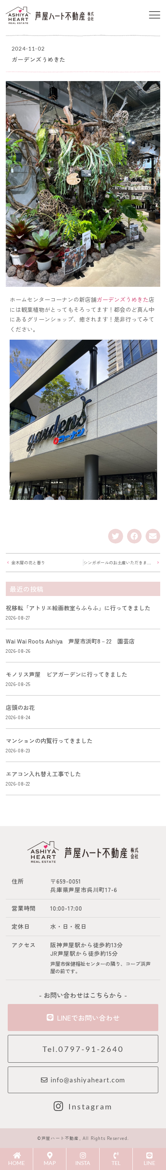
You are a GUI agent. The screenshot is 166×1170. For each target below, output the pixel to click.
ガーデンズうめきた (123, 299)
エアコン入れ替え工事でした (43, 774)
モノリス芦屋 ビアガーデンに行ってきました (66, 674)
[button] (154, 15)
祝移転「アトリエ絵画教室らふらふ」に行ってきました (78, 608)
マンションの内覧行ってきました (49, 741)
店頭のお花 (20, 707)
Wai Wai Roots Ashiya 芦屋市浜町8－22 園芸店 (70, 641)
